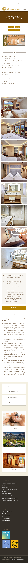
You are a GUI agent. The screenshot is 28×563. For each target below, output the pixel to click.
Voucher (4, 513)
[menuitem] (24, 8)
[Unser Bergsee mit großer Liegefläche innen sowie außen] (14, 439)
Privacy (12, 559)
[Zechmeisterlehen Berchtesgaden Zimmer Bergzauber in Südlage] (14, 40)
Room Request (6, 518)
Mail (20, 5)
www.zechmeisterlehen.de (11, 500)
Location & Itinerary (7, 511)
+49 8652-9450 (7, 494)
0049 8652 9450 (14, 5)
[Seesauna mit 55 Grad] (14, 460)
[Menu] (24, 8)
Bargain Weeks (6, 517)
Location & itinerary (14, 3)
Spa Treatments (6, 520)
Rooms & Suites (6, 515)
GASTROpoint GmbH (13, 561)
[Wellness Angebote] (14, 418)
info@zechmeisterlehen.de (11, 498)
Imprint (15, 559)
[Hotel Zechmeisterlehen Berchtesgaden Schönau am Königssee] (11, 8)
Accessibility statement (21, 559)
